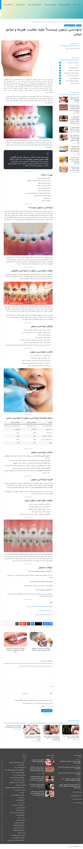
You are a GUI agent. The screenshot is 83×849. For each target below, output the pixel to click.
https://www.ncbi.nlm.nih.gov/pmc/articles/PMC (40, 606)
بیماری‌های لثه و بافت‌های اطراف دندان (14, 770)
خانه (78, 4)
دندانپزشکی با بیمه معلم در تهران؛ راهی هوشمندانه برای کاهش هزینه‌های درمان (74, 138)
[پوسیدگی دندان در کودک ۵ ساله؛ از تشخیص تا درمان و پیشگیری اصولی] (31, 729)
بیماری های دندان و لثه (50, 4)
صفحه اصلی (78, 22)
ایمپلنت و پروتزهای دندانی (17, 795)
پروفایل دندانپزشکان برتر (18, 838)
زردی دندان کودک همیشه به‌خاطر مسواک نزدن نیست (74, 168)
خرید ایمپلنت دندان (77, 802)
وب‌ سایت (24, 693)
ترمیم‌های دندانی (20, 800)
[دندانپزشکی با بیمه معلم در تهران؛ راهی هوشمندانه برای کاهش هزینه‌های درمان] (63, 137)
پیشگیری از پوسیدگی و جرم (17, 777)
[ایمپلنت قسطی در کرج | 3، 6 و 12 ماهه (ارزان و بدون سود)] (63, 130)
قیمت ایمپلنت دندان (77, 792)
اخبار (74, 4)
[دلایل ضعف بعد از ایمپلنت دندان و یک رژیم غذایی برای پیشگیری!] (63, 160)
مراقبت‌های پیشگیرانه (18, 830)
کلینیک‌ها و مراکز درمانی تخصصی (15, 840)
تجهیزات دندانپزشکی (73, 70)
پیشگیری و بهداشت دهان (34, 4)
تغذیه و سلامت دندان (18, 780)
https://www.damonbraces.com (44, 615)
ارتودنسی (61, 22)
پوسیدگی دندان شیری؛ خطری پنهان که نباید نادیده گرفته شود (13, 726)
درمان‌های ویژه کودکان (18, 825)
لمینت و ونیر (21, 818)
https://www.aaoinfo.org (46, 611)
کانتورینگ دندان (20, 815)
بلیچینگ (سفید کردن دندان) (17, 813)
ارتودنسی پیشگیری (19, 823)
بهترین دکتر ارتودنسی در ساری (72, 48)
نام (51, 686)
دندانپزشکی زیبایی (20, 4)
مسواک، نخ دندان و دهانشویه (16, 782)
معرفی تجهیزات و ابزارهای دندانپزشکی (14, 787)
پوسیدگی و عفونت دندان (18, 772)
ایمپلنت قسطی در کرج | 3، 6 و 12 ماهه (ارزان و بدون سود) (74, 129)
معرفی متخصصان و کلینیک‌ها (71, 73)
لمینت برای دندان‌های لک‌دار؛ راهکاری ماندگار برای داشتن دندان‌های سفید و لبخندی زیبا (74, 120)
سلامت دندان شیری (19, 828)
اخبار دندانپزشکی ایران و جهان (16, 762)
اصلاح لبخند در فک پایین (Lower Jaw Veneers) (74, 99)
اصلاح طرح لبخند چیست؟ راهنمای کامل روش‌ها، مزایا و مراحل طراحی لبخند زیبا (74, 150)
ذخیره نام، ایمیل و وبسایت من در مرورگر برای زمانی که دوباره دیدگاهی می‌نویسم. (32, 700)
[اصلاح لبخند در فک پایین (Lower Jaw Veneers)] (63, 100)
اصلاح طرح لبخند (20, 810)
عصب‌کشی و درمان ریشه (18, 805)
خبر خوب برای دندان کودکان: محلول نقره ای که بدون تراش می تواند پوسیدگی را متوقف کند (74, 108)
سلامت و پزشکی (74, 83)
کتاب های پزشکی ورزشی (76, 795)
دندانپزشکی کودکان (8, 4)
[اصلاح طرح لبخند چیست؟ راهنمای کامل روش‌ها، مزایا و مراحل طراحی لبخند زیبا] (63, 149)
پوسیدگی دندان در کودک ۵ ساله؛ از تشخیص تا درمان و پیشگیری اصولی (32, 737)
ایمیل (51, 693)
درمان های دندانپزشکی (64, 4)
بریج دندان (21, 797)
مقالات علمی (21, 765)
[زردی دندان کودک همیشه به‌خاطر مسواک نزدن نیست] (63, 169)
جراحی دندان (21, 802)
